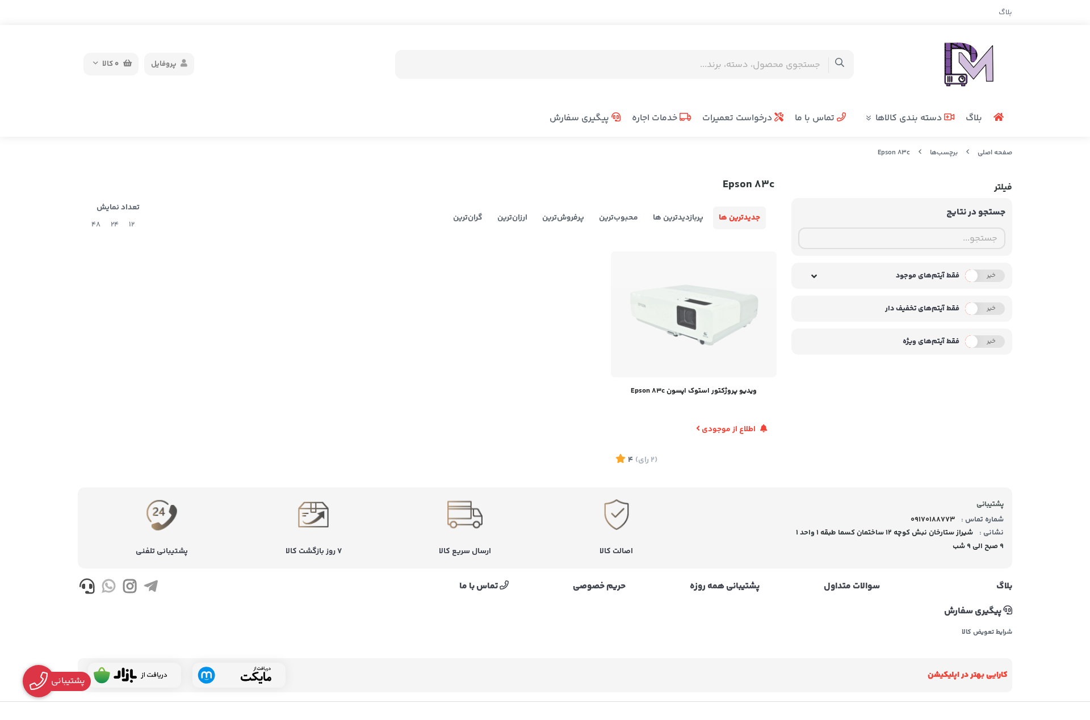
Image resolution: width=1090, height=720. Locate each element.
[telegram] (150, 588)
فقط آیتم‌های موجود (927, 275)
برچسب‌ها (944, 153)
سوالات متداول (852, 586)
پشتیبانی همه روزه (725, 586)
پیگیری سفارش (580, 118)
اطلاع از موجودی (728, 429)
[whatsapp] (108, 588)
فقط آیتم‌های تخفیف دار (922, 308)
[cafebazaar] (134, 675)
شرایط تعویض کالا (987, 632)
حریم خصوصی (599, 586)
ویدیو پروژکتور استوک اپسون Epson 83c (694, 391)
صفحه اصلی (995, 153)
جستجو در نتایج (975, 212)
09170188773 (933, 519)
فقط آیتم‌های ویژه (931, 341)
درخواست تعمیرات (738, 118)
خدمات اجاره (656, 118)
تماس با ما (816, 118)
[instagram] (129, 588)
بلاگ (1005, 12)
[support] (87, 588)
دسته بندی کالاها (909, 118)
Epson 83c (894, 153)
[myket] (239, 675)
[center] (840, 64)
